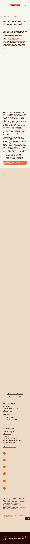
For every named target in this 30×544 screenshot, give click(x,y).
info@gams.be (10, 417)
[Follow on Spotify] (4, 467)
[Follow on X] (4, 481)
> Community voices (9, 442)
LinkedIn (5, 130)
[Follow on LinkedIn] (4, 488)
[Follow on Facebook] (4, 473)
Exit (27, 518)
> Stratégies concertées (10, 438)
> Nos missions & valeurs (10, 409)
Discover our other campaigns (12, 163)
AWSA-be (16, 39)
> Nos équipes (7, 411)
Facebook (18, 128)
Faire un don (15, 5)
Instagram (11, 128)
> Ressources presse (9, 447)
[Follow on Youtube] (4, 453)
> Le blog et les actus (9, 445)
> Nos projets (7, 434)
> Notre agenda (7, 436)
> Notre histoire (7, 406)
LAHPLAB (18, 536)
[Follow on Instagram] (4, 460)
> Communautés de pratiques (12, 440)
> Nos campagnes (8, 432)
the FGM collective (13, 38)
